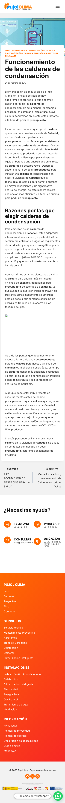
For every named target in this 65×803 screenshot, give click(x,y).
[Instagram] (37, 776)
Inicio (7, 591)
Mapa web (10, 750)
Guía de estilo (12, 745)
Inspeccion (35, 50)
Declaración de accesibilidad (21, 740)
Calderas (9, 652)
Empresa (9, 596)
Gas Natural (11, 699)
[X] (32, 776)
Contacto (9, 611)
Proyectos (10, 601)
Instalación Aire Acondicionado (22, 674)
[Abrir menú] (57, 6)
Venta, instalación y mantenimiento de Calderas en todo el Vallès (49, 478)
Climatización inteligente (18, 658)
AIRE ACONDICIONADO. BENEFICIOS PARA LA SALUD (17, 478)
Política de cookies (15, 735)
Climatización (19, 50)
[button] (58, 796)
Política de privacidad (17, 730)
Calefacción (11, 647)
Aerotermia (10, 637)
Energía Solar (12, 694)
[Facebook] (27, 776)
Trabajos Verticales (15, 642)
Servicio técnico (13, 627)
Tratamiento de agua (16, 704)
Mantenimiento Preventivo (19, 632)
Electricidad (11, 689)
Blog (7, 50)
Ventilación (10, 709)
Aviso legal (10, 725)
